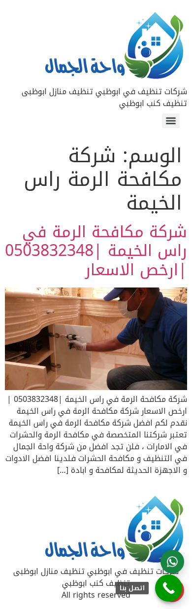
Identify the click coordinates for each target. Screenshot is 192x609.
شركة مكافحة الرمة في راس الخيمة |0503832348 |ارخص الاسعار (96, 251)
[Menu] (171, 120)
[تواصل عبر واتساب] (172, 561)
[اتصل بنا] (168, 588)
